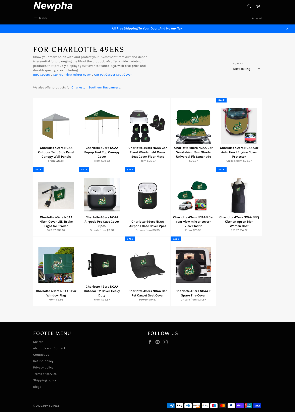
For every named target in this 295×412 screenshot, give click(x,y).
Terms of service (45, 374)
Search (38, 342)
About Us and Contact (49, 348)
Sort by (238, 63)
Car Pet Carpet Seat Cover (113, 74)
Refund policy (43, 361)
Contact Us (41, 354)
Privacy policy (43, 367)
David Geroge (51, 405)
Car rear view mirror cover (72, 74)
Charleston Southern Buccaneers (95, 87)
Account (257, 18)
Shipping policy (45, 380)
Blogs (37, 387)
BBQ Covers (41, 74)
